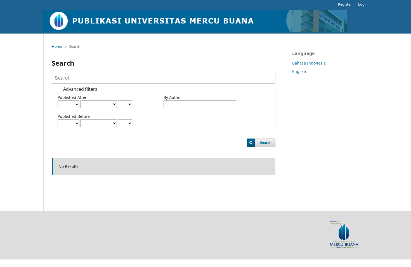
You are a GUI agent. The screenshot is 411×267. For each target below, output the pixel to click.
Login (363, 4)
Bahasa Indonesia (309, 63)
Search (265, 142)
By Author (173, 97)
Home (57, 46)
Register (345, 4)
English (299, 71)
